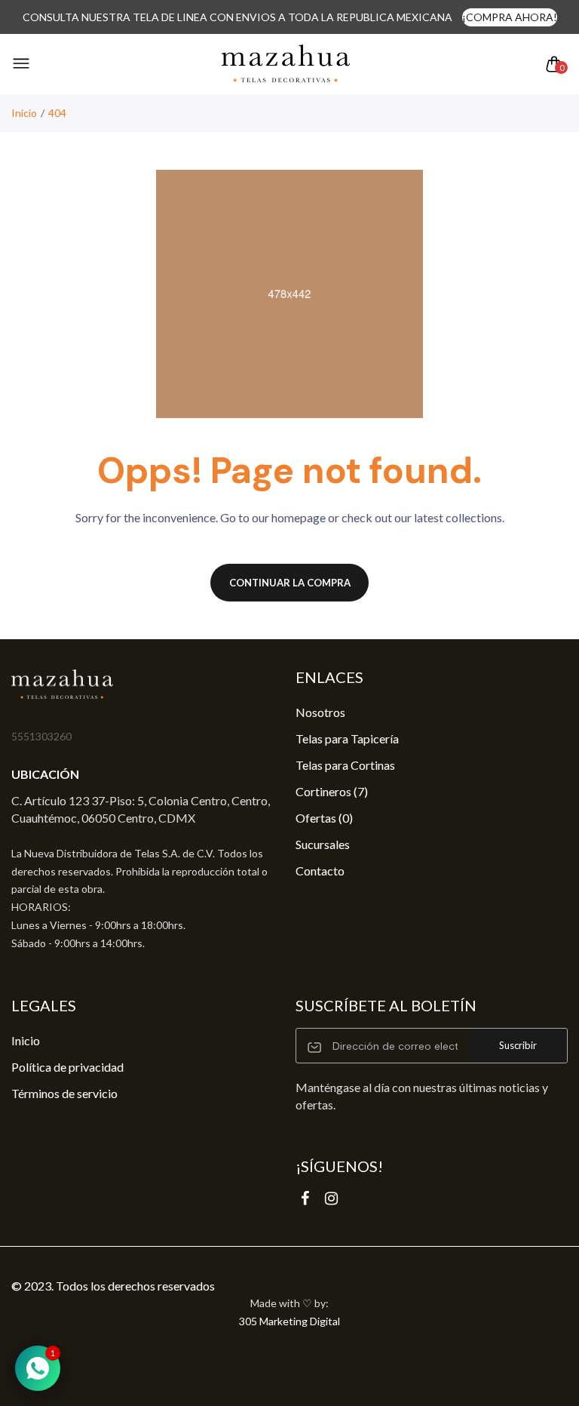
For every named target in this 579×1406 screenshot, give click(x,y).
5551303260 (41, 736)
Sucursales (323, 844)
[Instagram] (331, 1198)
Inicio (24, 112)
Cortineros (332, 791)
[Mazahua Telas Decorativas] (286, 64)
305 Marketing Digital (289, 1321)
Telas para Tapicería (347, 738)
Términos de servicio (64, 1093)
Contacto (320, 870)
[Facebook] (305, 1198)
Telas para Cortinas (345, 765)
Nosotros (320, 712)
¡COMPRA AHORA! (509, 17)
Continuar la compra (290, 583)
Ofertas (324, 818)
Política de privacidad (67, 1067)
